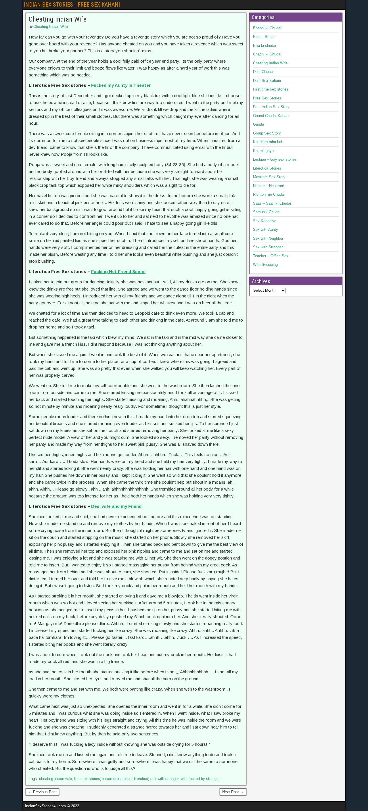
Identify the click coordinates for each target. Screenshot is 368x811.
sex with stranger (164, 779)
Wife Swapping (265, 264)
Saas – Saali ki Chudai (272, 203)
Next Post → (233, 792)
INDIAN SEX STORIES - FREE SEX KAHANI (72, 4)
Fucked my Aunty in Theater (121, 85)
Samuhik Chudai (266, 212)
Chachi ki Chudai (267, 54)
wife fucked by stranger (200, 779)
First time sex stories (270, 89)
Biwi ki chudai (264, 45)
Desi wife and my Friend (116, 506)
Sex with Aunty (265, 229)
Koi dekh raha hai (267, 142)
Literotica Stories (267, 168)
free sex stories (87, 779)
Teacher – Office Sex (270, 256)
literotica (141, 779)
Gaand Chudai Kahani (271, 116)
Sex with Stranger (268, 247)
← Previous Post (42, 792)
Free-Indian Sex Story (271, 107)
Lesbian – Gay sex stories (275, 159)
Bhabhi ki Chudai (267, 28)
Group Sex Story (267, 133)
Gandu (258, 124)
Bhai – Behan (264, 36)
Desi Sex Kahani (267, 80)
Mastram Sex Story (269, 177)
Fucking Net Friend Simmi (118, 271)
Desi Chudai (263, 72)
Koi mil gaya (263, 151)
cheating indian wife (55, 779)
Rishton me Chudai (269, 194)
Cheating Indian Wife (58, 19)
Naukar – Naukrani (268, 186)
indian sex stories (117, 779)
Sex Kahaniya (264, 221)
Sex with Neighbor (268, 238)
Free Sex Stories (267, 98)
